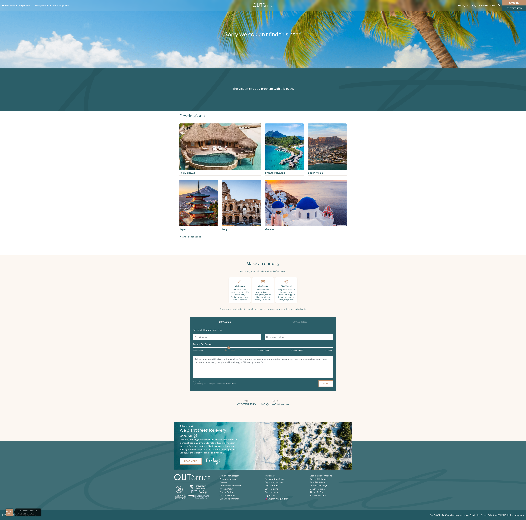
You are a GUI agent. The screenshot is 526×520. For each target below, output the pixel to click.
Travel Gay (270, 475)
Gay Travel (270, 495)
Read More (190, 461)
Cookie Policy (226, 492)
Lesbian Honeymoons (321, 475)
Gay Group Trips (61, 5)
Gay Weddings (272, 485)
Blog (473, 5)
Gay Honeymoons (274, 482)
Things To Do (316, 492)
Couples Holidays (318, 485)
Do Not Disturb (227, 495)
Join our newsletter (229, 475)
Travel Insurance (318, 495)
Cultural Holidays (318, 478)
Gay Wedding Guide (274, 478)
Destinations (8, 5)
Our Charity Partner (229, 498)
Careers (223, 482)
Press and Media (227, 478)
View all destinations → (191, 236)
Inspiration (25, 5)
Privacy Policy (230, 384)
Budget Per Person (202, 344)
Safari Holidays (317, 482)
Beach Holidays (317, 488)
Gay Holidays (271, 488)
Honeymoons (42, 5)
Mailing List (463, 5)
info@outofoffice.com (275, 404)
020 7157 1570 (514, 8)
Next (325, 383)
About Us (483, 5)
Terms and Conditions (230, 485)
